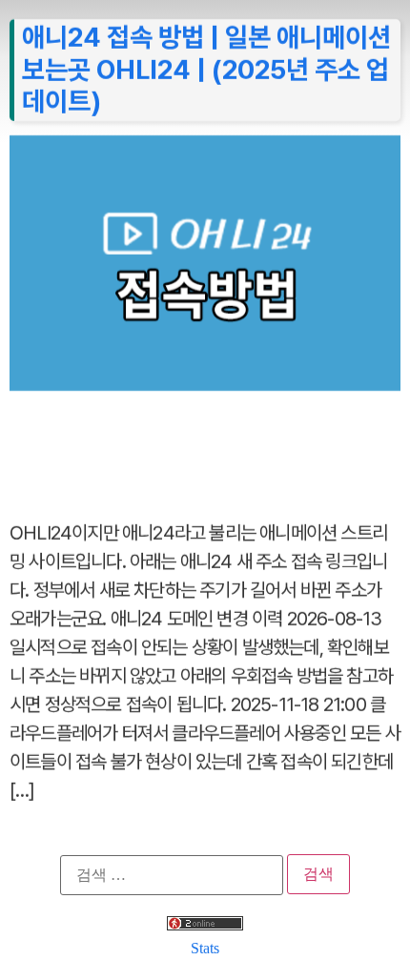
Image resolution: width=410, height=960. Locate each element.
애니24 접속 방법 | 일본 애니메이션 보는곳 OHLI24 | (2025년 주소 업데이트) (206, 69)
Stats (205, 948)
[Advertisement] (205, 445)
